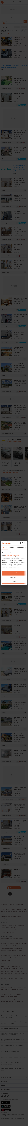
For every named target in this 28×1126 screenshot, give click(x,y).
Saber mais (13, 577)
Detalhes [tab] (11, 547)
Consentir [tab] (4, 547)
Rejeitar (14, 581)
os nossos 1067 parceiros (12, 555)
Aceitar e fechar (14, 573)
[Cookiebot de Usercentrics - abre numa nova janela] (20, 543)
